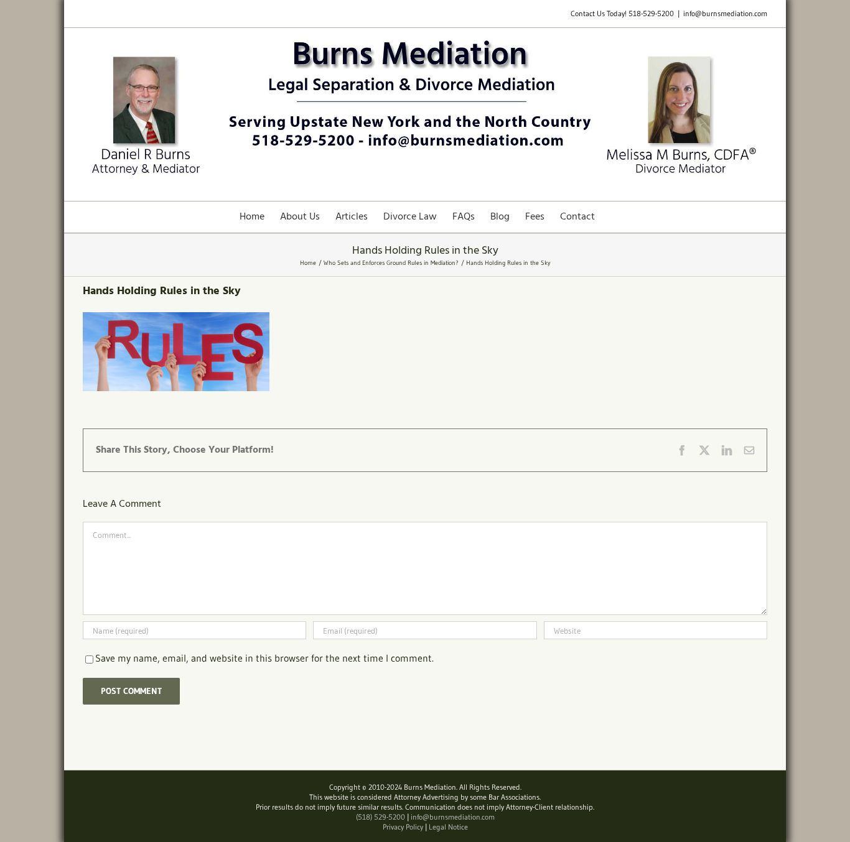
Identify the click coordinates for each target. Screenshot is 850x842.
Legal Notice (448, 826)
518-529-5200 (651, 13)
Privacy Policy (403, 826)
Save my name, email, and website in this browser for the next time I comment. (264, 658)
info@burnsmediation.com (725, 13)
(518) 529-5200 (380, 816)
